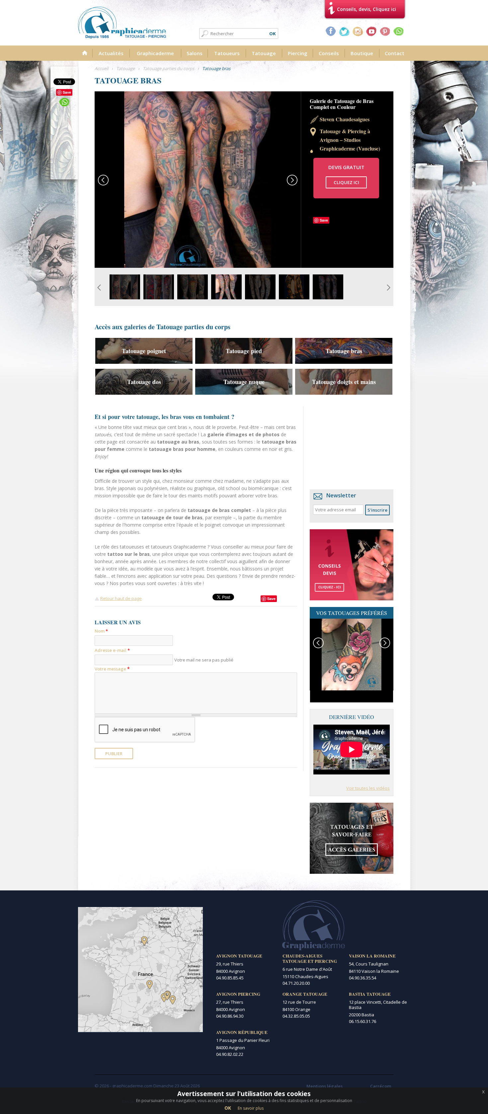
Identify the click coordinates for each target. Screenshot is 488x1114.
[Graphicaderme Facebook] (331, 31)
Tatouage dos (144, 381)
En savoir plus (251, 1108)
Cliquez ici (346, 182)
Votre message (112, 668)
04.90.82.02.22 (229, 1054)
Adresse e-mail (112, 650)
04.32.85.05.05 (296, 1016)
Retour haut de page (121, 598)
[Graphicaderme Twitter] (344, 31)
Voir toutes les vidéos (368, 788)
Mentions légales (324, 1086)
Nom (101, 631)
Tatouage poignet (144, 351)
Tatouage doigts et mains (344, 381)
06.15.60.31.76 (362, 1021)
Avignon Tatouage (239, 956)
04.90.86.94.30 (229, 1016)
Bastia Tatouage (370, 994)
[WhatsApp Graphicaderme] (399, 31)
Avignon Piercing (238, 994)
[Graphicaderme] (122, 23)
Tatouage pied (244, 351)
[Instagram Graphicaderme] (358, 31)
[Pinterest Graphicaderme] (385, 31)
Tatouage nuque (244, 381)
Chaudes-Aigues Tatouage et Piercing (310, 958)
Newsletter (341, 495)
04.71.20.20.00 (296, 983)
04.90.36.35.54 (362, 978)
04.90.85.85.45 (229, 978)
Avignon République (242, 1032)
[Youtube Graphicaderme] (371, 31)
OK (227, 1108)
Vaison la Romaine (372, 956)
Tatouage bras (344, 351)
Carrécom (380, 1086)
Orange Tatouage (305, 994)
